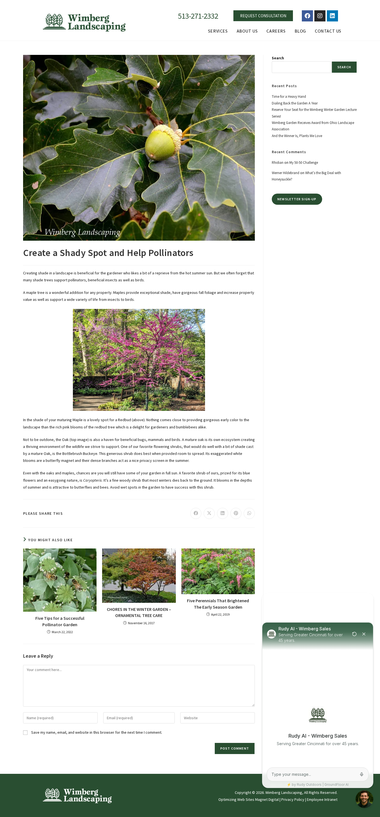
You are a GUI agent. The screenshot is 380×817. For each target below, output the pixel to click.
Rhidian (277, 162)
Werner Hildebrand (285, 172)
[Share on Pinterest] (235, 513)
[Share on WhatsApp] (249, 513)
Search (278, 58)
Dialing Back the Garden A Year (295, 103)
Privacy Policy (292, 799)
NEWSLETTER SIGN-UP (297, 199)
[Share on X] (209, 513)
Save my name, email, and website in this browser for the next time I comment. (96, 732)
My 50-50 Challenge (303, 162)
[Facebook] (307, 15)
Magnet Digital (267, 799)
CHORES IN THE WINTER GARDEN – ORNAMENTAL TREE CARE (139, 612)
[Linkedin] (332, 15)
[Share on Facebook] (195, 513)
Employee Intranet (322, 799)
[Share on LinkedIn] (222, 513)
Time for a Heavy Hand (289, 96)
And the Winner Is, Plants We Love (297, 135)
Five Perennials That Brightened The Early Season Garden (218, 603)
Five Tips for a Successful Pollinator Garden (59, 621)
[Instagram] (319, 15)
